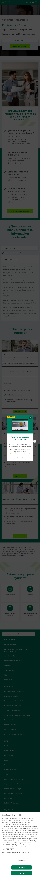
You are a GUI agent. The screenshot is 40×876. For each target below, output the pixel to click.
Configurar (21, 860)
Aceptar (21, 873)
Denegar (22, 867)
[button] (10, 453)
